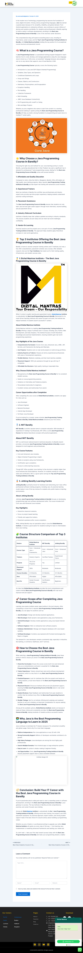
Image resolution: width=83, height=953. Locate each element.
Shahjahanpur (18, 917)
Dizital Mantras (56, 314)
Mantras (29, 811)
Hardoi (5, 920)
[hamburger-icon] (70, 2)
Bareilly (5, 917)
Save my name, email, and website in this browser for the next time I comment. (39, 888)
